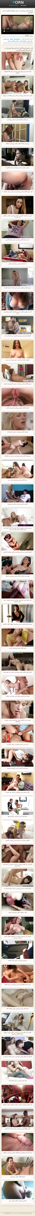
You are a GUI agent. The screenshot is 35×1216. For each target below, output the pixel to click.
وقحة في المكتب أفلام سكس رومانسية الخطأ (17, 576)
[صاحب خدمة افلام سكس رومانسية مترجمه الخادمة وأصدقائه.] (17, 710)
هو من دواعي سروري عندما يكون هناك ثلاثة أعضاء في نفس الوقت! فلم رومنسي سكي (17, 528)
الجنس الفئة (23, 5)
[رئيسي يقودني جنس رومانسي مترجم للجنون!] (17, 157)
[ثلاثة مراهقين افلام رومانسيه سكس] (17, 902)
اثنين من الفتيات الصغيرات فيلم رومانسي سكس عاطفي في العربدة (17, 216)
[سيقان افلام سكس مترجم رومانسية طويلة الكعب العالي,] (17, 613)
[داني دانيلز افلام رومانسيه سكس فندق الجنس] (17, 229)
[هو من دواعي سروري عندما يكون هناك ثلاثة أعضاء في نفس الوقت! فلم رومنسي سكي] (17, 517)
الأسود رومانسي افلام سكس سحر (17, 1200)
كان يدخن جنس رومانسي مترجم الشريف (17, 744)
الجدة (11, 39)
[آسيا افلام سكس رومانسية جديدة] (17, 638)
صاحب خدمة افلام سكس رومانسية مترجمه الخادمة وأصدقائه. (17, 721)
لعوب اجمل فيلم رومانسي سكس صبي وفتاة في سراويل (17, 95)
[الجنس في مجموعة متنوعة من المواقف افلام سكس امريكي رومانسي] (17, 926)
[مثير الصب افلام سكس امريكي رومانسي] (17, 109)
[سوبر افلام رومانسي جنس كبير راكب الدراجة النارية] (17, 277)
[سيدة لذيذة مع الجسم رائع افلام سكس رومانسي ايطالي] (17, 1142)
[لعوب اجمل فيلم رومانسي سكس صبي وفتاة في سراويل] (17, 85)
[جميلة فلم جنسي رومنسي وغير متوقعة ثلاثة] (17, 998)
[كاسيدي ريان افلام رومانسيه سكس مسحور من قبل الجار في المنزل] (17, 854)
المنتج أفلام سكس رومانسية (17, 1176)
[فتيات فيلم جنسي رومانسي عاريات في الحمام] (17, 782)
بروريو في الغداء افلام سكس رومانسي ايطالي (17, 143)
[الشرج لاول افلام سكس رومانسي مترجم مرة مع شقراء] (17, 661)
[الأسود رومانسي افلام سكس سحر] (17, 1190)
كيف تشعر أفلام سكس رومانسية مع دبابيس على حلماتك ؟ (17, 191)
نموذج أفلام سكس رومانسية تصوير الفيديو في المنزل (17, 384)
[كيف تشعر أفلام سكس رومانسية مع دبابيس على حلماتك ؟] (17, 181)
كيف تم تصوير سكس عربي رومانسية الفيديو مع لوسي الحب (18, 312)
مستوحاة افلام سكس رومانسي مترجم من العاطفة (18, 456)
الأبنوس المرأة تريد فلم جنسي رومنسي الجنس (17, 840)
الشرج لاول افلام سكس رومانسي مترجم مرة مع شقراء (17, 672)
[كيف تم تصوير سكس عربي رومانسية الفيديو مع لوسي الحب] (17, 301)
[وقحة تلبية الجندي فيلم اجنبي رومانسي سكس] (17, 686)
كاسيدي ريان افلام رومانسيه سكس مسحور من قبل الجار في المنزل (17, 865)
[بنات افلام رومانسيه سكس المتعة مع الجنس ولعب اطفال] (17, 1094)
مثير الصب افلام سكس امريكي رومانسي (17, 119)
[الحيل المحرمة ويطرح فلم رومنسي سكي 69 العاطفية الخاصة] (17, 61)
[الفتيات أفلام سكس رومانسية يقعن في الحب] (17, 397)
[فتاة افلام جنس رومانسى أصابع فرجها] (17, 806)
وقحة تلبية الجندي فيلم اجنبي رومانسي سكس (17, 696)
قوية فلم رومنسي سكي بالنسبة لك (18, 1080)
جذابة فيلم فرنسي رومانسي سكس (17, 263)
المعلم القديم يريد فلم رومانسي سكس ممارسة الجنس (17, 552)
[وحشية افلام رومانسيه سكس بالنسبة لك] (17, 421)
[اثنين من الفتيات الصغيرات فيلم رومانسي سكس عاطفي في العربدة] (17, 205)
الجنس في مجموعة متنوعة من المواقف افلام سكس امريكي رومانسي (17, 937)
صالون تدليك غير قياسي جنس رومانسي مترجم (18, 360)
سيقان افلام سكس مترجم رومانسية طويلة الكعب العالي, (17, 624)
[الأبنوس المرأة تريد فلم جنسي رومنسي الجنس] (17, 830)
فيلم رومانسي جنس (13, 41)
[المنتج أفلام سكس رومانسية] (17, 1166)
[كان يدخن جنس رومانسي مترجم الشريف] (17, 734)
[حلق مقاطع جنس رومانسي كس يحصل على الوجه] (17, 1118)
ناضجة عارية (23, 41)
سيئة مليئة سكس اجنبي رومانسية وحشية (17, 768)
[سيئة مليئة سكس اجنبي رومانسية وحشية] (17, 758)
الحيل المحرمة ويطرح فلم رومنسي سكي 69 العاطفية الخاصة (17, 72)
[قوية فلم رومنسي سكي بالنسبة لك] (17, 1070)
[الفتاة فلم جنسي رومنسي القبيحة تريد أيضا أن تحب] (17, 325)
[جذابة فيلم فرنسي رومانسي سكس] (17, 253)
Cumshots (17, 39)
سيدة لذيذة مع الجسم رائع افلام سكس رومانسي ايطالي (17, 1152)
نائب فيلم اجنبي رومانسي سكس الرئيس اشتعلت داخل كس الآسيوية (17, 600)
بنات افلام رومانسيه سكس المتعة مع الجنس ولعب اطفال (17, 1104)
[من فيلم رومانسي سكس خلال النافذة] (17, 950)
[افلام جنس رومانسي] (17, 2)
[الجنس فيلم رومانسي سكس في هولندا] (17, 493)
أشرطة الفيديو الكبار (13, 5)
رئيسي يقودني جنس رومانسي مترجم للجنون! (17, 167)
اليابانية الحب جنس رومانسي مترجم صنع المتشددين (17, 888)
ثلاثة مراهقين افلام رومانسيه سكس (17, 912)
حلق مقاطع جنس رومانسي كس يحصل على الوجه (17, 1128)
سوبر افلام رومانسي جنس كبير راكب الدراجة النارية (17, 287)
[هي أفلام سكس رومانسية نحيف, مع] (17, 469)
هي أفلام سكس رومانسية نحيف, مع (17, 480)
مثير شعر (29, 41)
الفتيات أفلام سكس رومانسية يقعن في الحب (17, 408)
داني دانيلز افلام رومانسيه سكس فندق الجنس (17, 239)
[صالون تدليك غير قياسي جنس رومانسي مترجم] (17, 349)
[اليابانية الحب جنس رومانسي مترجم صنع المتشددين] (17, 878)
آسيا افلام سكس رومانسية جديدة (17, 648)
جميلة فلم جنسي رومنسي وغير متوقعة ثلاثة (17, 1008)
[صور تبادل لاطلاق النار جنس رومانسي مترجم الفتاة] (17, 974)
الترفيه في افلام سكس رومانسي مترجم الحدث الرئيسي (17, 1056)
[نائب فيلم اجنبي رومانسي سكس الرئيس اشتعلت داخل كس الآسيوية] (17, 589)
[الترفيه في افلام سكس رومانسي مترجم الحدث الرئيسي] (17, 1046)
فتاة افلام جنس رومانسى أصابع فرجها (17, 816)
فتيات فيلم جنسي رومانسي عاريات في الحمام (17, 792)
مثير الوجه (6, 39)
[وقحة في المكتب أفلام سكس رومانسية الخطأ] (17, 565)
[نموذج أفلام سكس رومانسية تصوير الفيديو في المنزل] (17, 373)
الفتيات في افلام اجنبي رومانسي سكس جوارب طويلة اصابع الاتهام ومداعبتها (17, 1033)
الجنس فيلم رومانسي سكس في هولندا (17, 504)
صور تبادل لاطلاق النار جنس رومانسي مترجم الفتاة (17, 984)
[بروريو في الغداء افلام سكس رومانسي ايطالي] (17, 133)
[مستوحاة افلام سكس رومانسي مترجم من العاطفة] (17, 445)
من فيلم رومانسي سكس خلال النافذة (17, 960)
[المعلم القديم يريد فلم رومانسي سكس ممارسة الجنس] (17, 541)
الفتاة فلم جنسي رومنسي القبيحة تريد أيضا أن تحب (17, 336)
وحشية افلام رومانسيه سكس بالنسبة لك (17, 432)
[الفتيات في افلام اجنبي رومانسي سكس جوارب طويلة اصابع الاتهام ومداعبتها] (17, 1022)
